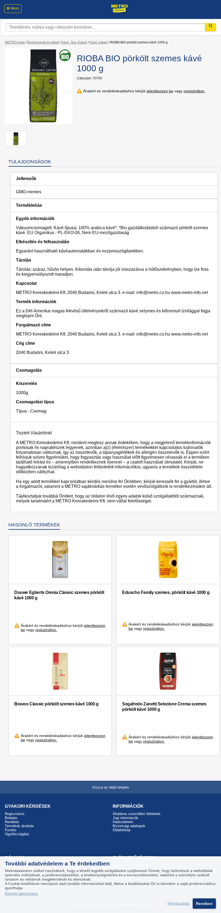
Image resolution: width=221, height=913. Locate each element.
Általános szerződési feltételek (137, 814)
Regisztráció (14, 814)
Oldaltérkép (121, 830)
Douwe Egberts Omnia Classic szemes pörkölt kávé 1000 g (59, 595)
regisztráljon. (194, 91)
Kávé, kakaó (98, 42)
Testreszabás (178, 903)
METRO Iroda (15, 42)
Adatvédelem (123, 822)
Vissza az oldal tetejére (110, 787)
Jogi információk (125, 818)
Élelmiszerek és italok (43, 42)
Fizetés (10, 830)
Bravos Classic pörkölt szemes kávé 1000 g (56, 704)
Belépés (11, 818)
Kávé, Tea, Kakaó (74, 42)
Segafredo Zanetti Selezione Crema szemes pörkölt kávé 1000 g (164, 707)
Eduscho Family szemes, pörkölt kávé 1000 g (165, 592)
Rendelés (12, 822)
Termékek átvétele (19, 826)
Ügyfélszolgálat (17, 834)
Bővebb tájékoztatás (21, 894)
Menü (15, 8)
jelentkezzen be (160, 91)
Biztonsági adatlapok (129, 826)
